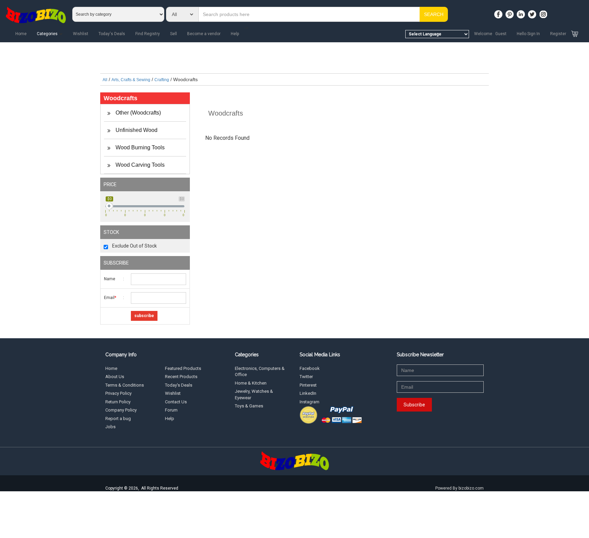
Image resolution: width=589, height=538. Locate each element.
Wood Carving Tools (139, 165)
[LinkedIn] (522, 12)
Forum (171, 410)
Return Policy (118, 401)
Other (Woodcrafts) (137, 113)
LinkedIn (308, 393)
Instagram (309, 401)
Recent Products (181, 376)
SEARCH (433, 14)
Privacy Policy (118, 393)
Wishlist (80, 33)
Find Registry (147, 33)
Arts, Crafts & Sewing (130, 79)
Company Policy (121, 410)
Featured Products (183, 368)
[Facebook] (499, 12)
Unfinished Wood (135, 130)
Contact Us (176, 401)
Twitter (306, 376)
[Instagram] (544, 12)
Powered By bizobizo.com (459, 488)
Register (558, 33)
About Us (114, 376)
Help (235, 33)
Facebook (310, 368)
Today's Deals (112, 33)
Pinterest (308, 385)
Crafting (161, 79)
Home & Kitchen (251, 383)
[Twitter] (533, 12)
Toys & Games (249, 405)
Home (21, 33)
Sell (173, 33)
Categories (47, 33)
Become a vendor (204, 33)
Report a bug (118, 418)
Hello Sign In (528, 33)
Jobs (110, 426)
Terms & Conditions (124, 385)
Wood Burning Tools (139, 147)
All (105, 79)
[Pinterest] (510, 12)
